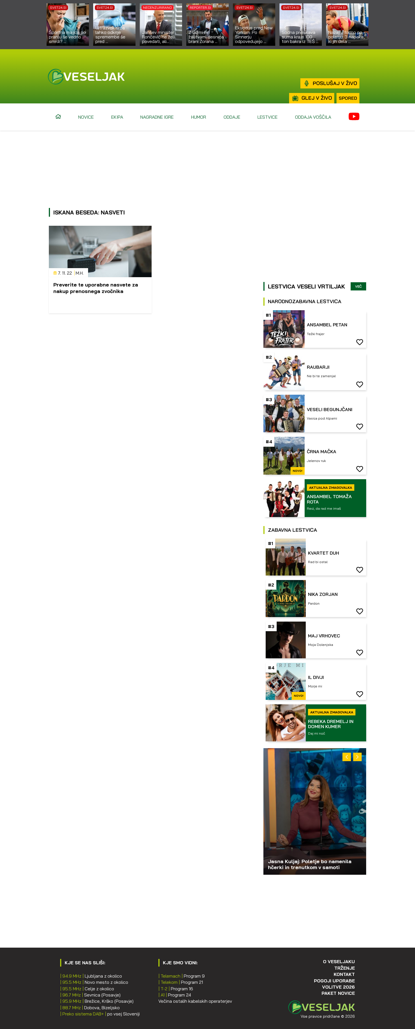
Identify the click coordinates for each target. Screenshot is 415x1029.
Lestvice (267, 117)
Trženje (344, 968)
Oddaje (232, 117)
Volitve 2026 (338, 987)
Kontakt (344, 974)
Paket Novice (338, 993)
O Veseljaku (339, 961)
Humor (198, 117)
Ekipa (117, 117)
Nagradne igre (157, 117)
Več (358, 286)
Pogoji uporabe (334, 981)
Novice (86, 117)
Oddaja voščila (313, 117)
